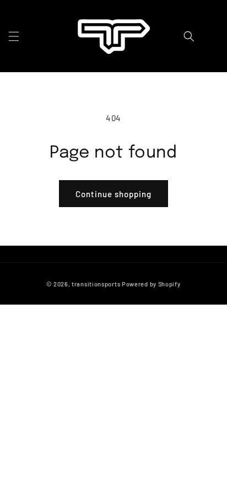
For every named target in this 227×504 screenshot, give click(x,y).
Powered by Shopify (151, 284)
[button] (14, 36)
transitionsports (96, 284)
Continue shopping (113, 194)
